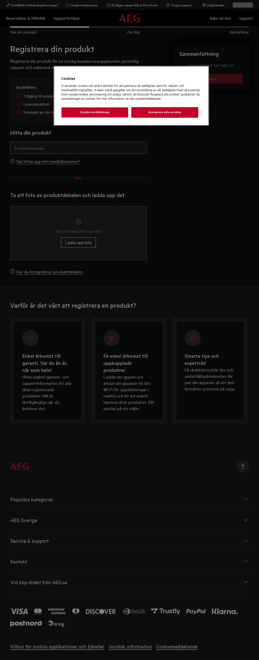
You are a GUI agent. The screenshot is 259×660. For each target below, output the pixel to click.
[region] (131, 96)
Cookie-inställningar (95, 112)
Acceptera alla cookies (164, 112)
